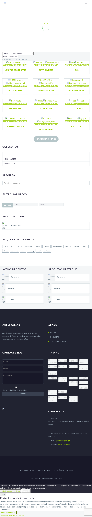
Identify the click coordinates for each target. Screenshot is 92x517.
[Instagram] (49, 462)
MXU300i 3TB (46, 109)
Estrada (46, 247)
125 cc (5, 247)
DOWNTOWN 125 (76, 91)
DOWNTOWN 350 (46, 91)
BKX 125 (11, 299)
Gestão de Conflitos (45, 470)
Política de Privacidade (65, 470)
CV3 (77, 70)
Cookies (21, 515)
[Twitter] (46, 462)
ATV (5, 154)
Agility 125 (76, 126)
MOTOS (53, 332)
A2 (12, 247)
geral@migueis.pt (63, 440)
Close (3, 494)
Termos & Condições (26, 470)
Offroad (84, 247)
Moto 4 (68, 247)
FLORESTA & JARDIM (58, 342)
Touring (31, 251)
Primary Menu (86, 2)
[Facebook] (40, 462)
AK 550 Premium (15, 91)
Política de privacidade (18, 390)
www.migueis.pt (64, 444)
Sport (23, 251)
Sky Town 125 (46, 70)
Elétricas (28, 247)
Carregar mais (46, 139)
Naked (76, 247)
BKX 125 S (11, 288)
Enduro (38, 247)
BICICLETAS (54, 337)
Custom (19, 247)
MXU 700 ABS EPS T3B (15, 70)
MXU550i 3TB (15, 109)
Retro (5, 251)
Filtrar (7, 205)
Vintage (47, 251)
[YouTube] (52, 462)
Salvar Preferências (8, 512)
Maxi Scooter (10, 159)
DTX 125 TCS (77, 109)
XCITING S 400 (46, 129)
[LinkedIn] (43, 462)
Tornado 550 (16, 225)
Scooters (14, 251)
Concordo (26, 491)
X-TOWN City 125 (15, 126)
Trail (39, 251)
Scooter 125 (9, 163)
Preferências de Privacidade (10, 491)
